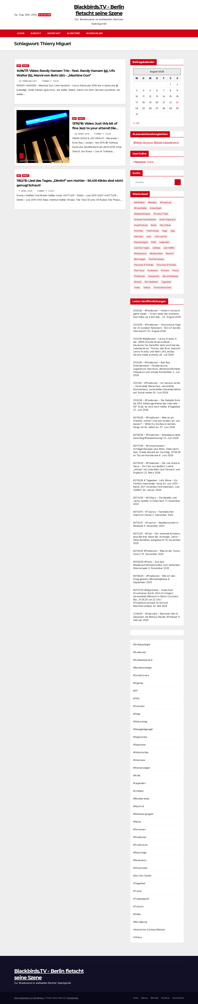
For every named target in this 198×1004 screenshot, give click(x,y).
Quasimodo (153, 276)
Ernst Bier (138, 231)
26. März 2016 (82, 134)
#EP (18, 66)
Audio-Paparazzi (167, 219)
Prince (175, 270)
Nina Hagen (139, 259)
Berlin (153, 225)
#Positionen (139, 837)
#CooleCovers (141, 675)
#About (36, 33)
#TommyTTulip (161, 214)
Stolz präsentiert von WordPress (29, 998)
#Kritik (136, 775)
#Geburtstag (140, 721)
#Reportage (139, 852)
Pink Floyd (139, 270)
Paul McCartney (156, 259)
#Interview (139, 760)
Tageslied (166, 282)
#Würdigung (140, 921)
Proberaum (139, 276)
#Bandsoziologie (142, 667)
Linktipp (156, 248)
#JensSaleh (155, 208)
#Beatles (152, 202)
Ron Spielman (151, 282)
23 (177, 102)
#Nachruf (138, 806)
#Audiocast (139, 652)
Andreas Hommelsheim (145, 219)
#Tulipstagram (141, 898)
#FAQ (136, 698)
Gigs (173, 231)
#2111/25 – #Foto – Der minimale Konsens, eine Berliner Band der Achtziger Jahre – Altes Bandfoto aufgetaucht (156, 536)
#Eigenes (138, 683)
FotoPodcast (153, 231)
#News (137, 821)
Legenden (164, 242)
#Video (25, 66)
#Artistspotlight (141, 644)
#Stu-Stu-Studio (142, 875)
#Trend (137, 891)
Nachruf (170, 253)
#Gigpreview (140, 736)
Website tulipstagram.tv (166, 142)
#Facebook (165, 202)
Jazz (148, 236)
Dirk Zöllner (165, 225)
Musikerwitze (156, 253)
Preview (165, 270)
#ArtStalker (139, 202)
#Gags (136, 713)
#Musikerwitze (141, 798)
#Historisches (141, 752)
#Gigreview (139, 744)
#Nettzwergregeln (143, 814)
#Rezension (139, 860)
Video (137, 287)
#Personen (139, 829)
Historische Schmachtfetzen (149, 929)
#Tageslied (139, 883)
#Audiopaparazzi (142, 659)
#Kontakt (54, 33)
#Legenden (139, 783)
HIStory (137, 937)
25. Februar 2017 (28, 81)
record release (170, 276)
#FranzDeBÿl (140, 208)
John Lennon (161, 236)
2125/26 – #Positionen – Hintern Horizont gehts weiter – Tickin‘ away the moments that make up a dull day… (156, 313)
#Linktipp (138, 790)
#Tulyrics (138, 906)
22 (170, 102)
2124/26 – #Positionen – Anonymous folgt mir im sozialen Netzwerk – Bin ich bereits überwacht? (156, 327)
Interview (138, 236)
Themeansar (72, 998)
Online (143, 162)
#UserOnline (94, 33)
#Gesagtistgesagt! (143, 729)
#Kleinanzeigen (141, 767)
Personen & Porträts (143, 265)
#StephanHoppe (142, 214)
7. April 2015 (26, 191)
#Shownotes (140, 867)
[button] (183, 33)
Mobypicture (140, 253)
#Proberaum (140, 844)
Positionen (153, 270)
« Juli (136, 123)
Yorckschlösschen (162, 287)
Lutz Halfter (169, 248)
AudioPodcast (141, 225)
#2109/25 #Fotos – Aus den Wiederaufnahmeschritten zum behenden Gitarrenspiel (156, 565)
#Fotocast (138, 706)
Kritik (153, 242)
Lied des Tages (141, 248)
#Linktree (73, 33)
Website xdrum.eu (143, 142)
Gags (164, 231)
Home (20, 33)
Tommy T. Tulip (50, 81)
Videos (146, 287)
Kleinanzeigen (141, 242)
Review (137, 282)
